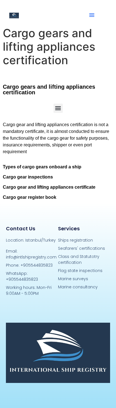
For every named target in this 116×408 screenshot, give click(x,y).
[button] (92, 15)
